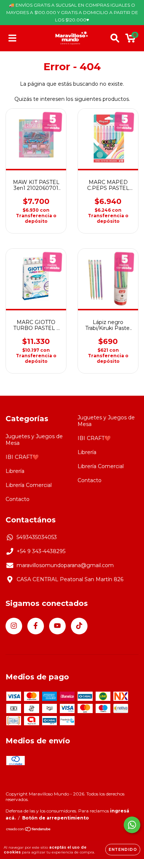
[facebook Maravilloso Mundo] (35, 626)
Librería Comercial (29, 485)
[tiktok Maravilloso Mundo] (79, 626)
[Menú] (12, 38)
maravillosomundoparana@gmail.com (65, 565)
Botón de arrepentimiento (55, 818)
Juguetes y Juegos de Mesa (34, 439)
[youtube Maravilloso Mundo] (57, 626)
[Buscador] (114, 38)
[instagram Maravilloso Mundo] (14, 626)
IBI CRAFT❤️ (22, 457)
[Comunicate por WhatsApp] (132, 825)
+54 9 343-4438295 (41, 551)
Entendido (123, 849)
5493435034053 (37, 537)
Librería (15, 471)
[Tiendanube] (29, 830)
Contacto (18, 499)
